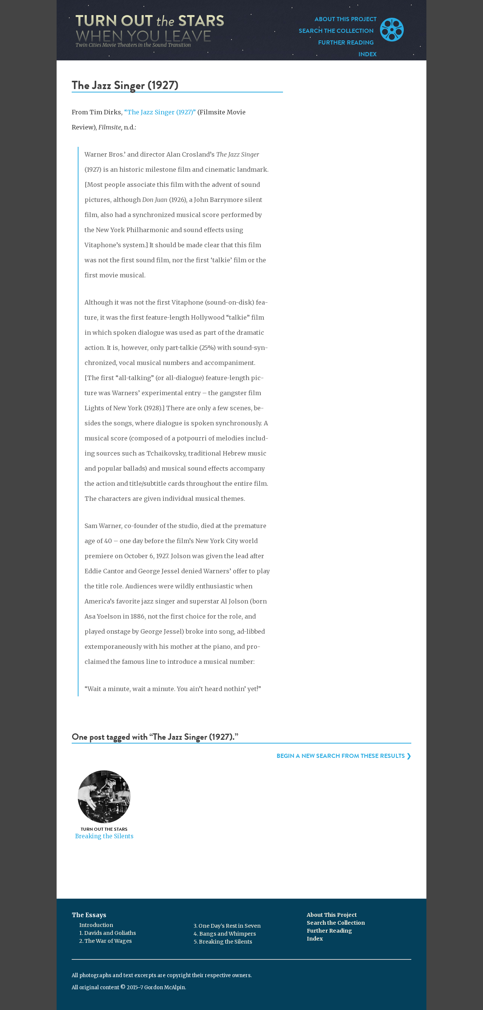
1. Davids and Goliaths (107, 933)
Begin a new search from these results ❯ (344, 756)
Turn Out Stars (150, 28)
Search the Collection (336, 30)
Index (367, 54)
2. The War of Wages (105, 941)
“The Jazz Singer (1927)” (160, 112)
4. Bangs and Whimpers (225, 933)
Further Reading (346, 42)
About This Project (346, 19)
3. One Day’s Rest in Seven (227, 925)
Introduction (96, 925)
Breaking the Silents (104, 836)
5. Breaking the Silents (223, 941)
